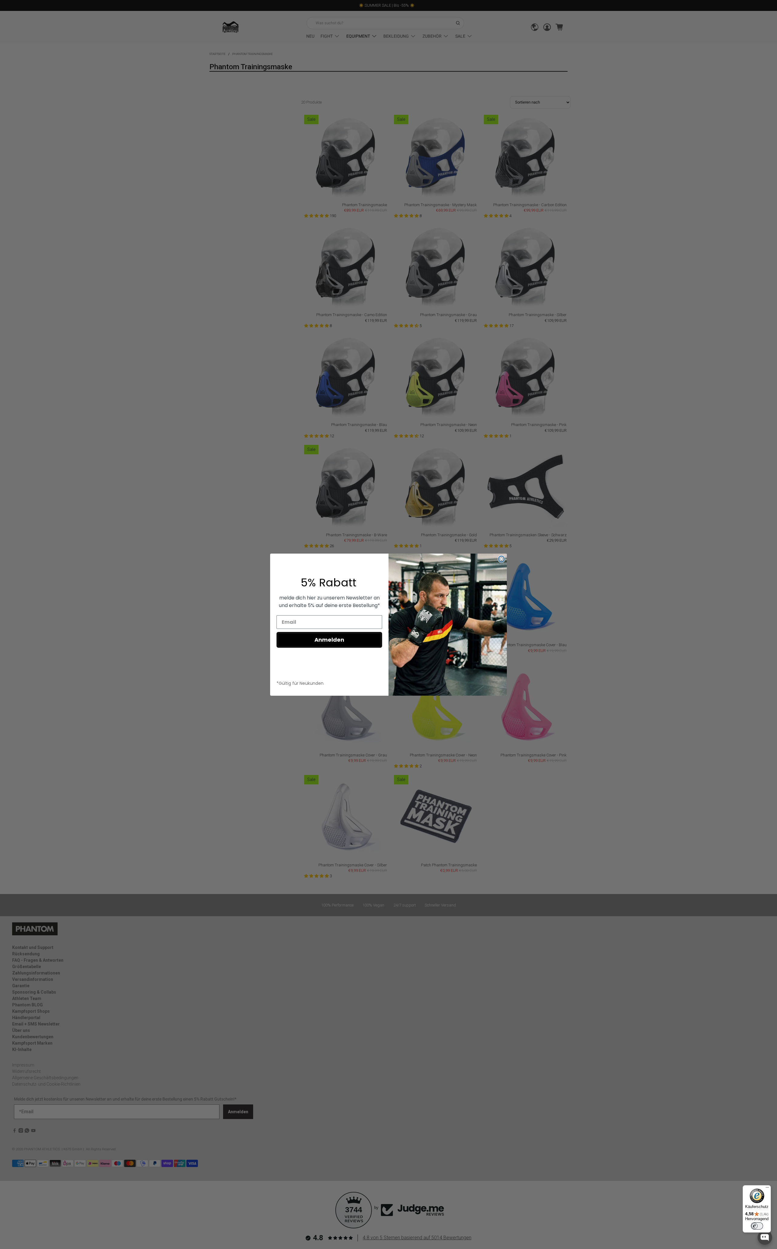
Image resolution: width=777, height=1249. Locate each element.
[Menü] (767, 1189)
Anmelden (329, 639)
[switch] (757, 1226)
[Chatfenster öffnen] (765, 1237)
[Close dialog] (501, 559)
